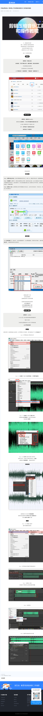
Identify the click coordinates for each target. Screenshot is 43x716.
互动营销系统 (3, 699)
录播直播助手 (3, 701)
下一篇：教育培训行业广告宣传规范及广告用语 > (6, 675)
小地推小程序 (3, 697)
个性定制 (15, 697)
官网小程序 (2, 705)
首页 (25, 1)
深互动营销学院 (16, 703)
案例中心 (15, 699)
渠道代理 (15, 701)
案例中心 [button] (38, 1)
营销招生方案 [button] (31, 1)
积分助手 (2, 703)
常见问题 (15, 705)
